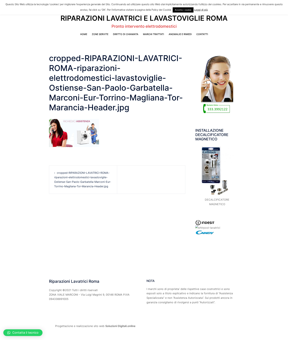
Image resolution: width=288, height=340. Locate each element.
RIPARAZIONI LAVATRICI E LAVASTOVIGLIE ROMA (144, 18)
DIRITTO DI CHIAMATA (125, 34)
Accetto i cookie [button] (183, 10)
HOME (83, 34)
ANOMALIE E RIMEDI (180, 34)
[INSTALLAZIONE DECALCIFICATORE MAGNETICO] (217, 170)
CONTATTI (202, 34)
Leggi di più (201, 9)
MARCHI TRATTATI (153, 34)
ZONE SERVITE (100, 34)
